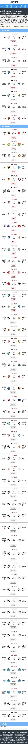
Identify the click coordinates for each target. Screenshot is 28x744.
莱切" (23, 307)
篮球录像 (20, 6)
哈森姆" (24, 566)
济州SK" (5, 704)
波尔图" (4, 458)
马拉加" (4, 647)
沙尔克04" (24, 578)
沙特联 (14, 493)
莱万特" (24, 527)
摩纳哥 (24, 49)
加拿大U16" (24, 226)
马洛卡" (24, 635)
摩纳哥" (24, 238)
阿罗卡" (24, 458)
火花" (4, 681)
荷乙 (14, 168)
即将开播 (13, 99)
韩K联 (14, 704)
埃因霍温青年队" (4, 540)
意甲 (14, 73)
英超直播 (14, 11)
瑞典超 (14, 134)
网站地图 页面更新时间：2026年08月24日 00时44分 (14, 742)
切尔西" (24, 612)
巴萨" (23, 469)
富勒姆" (4, 612)
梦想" (23, 681)
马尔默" (4, 504)
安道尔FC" (24, 516)
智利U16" (4, 226)
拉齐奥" (24, 481)
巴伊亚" (24, 435)
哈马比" (4, 144)
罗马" (4, 590)
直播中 (13, 137)
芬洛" (4, 167)
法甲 (14, 50)
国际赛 (14, 227)
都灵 (5, 118)
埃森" (4, 272)
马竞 (5, 37)
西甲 (14, 38)
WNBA (14, 670)
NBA (1, 726)
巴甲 (14, 412)
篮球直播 (16, 6)
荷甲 (14, 180)
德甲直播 (8, 13)
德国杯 (14, 262)
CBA (5, 726)
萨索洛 (24, 107)
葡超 (14, 156)
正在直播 (13, 41)
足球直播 (11, 6)
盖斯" (23, 144)
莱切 (23, 84)
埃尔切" (4, 469)
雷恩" (23, 388)
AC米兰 (24, 118)
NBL (14, 693)
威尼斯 (4, 84)
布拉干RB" (5, 412)
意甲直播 (20, 11)
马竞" (4, 203)
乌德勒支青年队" (4, 553)
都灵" (4, 377)
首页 (2, 6)
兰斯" (4, 601)
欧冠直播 (2, 11)
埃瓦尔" (4, 214)
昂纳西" (24, 601)
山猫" (4, 670)
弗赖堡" (24, 284)
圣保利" (24, 272)
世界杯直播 (8, 11)
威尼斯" (4, 307)
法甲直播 (2, 13)
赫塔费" (4, 353)
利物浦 (24, 61)
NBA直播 (14, 1)
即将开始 (13, 322)
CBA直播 (19, 13)
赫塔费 (4, 95)
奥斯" (23, 540)
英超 (14, 61)
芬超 (14, 191)
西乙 (14, 215)
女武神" (24, 670)
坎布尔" (4, 179)
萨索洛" (24, 365)
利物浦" (24, 249)
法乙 (14, 602)
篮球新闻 (25, 6)
